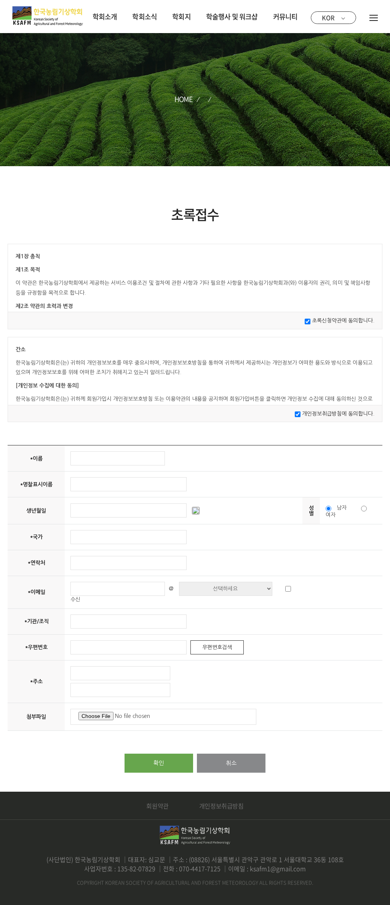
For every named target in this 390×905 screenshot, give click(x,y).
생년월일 (36, 510)
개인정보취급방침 (221, 805)
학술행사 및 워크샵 (232, 16)
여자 (331, 515)
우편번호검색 (217, 647)
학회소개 (105, 16)
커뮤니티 (285, 16)
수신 (75, 599)
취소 (231, 763)
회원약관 (157, 805)
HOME (183, 99)
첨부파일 (36, 716)
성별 (311, 510)
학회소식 (144, 16)
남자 (342, 507)
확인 (158, 763)
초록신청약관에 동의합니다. (343, 320)
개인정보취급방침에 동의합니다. (338, 413)
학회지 (181, 16)
